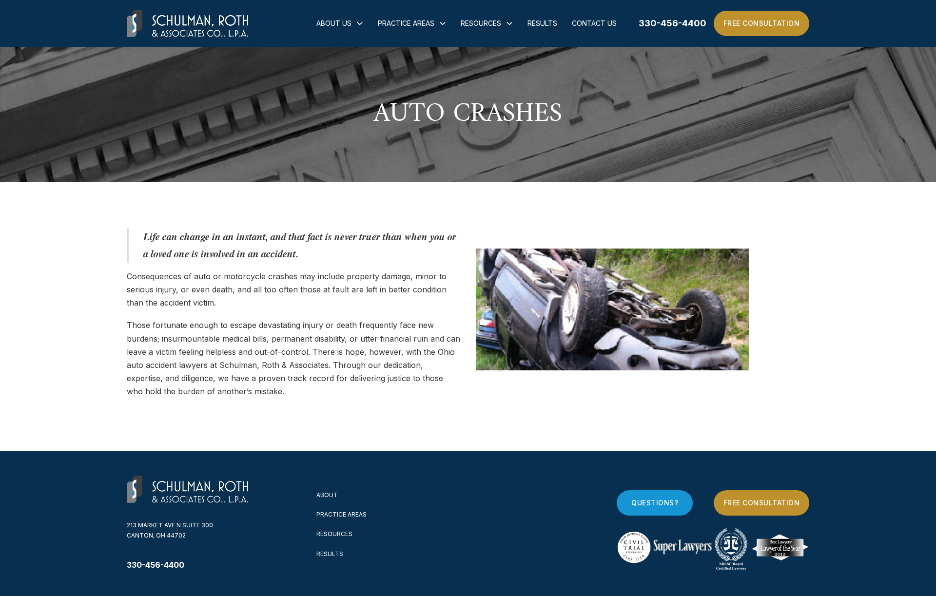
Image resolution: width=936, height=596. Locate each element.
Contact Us (594, 23)
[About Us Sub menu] (359, 23)
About (327, 495)
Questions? (654, 503)
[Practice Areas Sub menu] (442, 23)
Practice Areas (406, 23)
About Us (333, 23)
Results (542, 23)
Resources (481, 23)
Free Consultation (761, 23)
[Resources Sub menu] (509, 23)
